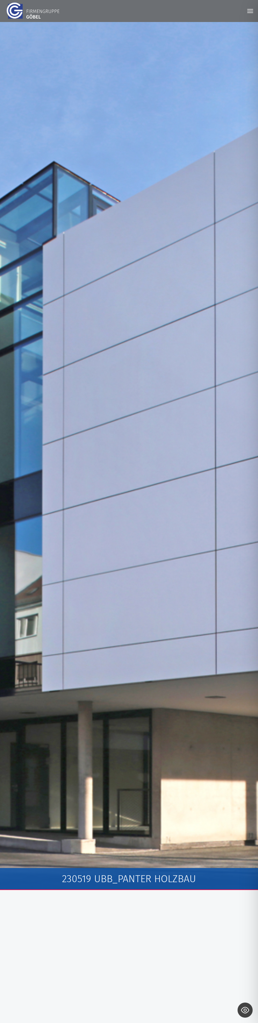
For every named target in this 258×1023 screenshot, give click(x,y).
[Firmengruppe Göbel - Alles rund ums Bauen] (32, 10)
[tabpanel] (129, 456)
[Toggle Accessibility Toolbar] (245, 1010)
